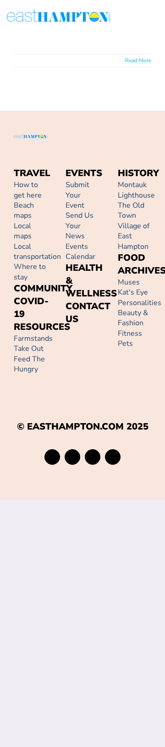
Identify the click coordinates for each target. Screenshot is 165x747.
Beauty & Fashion (133, 318)
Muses (129, 282)
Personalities (139, 303)
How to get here (28, 190)
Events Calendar (80, 252)
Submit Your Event (77, 195)
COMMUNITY (43, 288)
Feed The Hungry (29, 364)
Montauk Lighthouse (136, 190)
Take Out (29, 349)
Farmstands (33, 338)
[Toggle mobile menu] (154, 17)
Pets (125, 344)
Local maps (23, 231)
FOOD (131, 258)
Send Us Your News (80, 225)
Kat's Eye (133, 292)
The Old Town (131, 210)
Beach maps (24, 210)
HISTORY (138, 173)
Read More (138, 60)
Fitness (130, 333)
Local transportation (37, 252)
